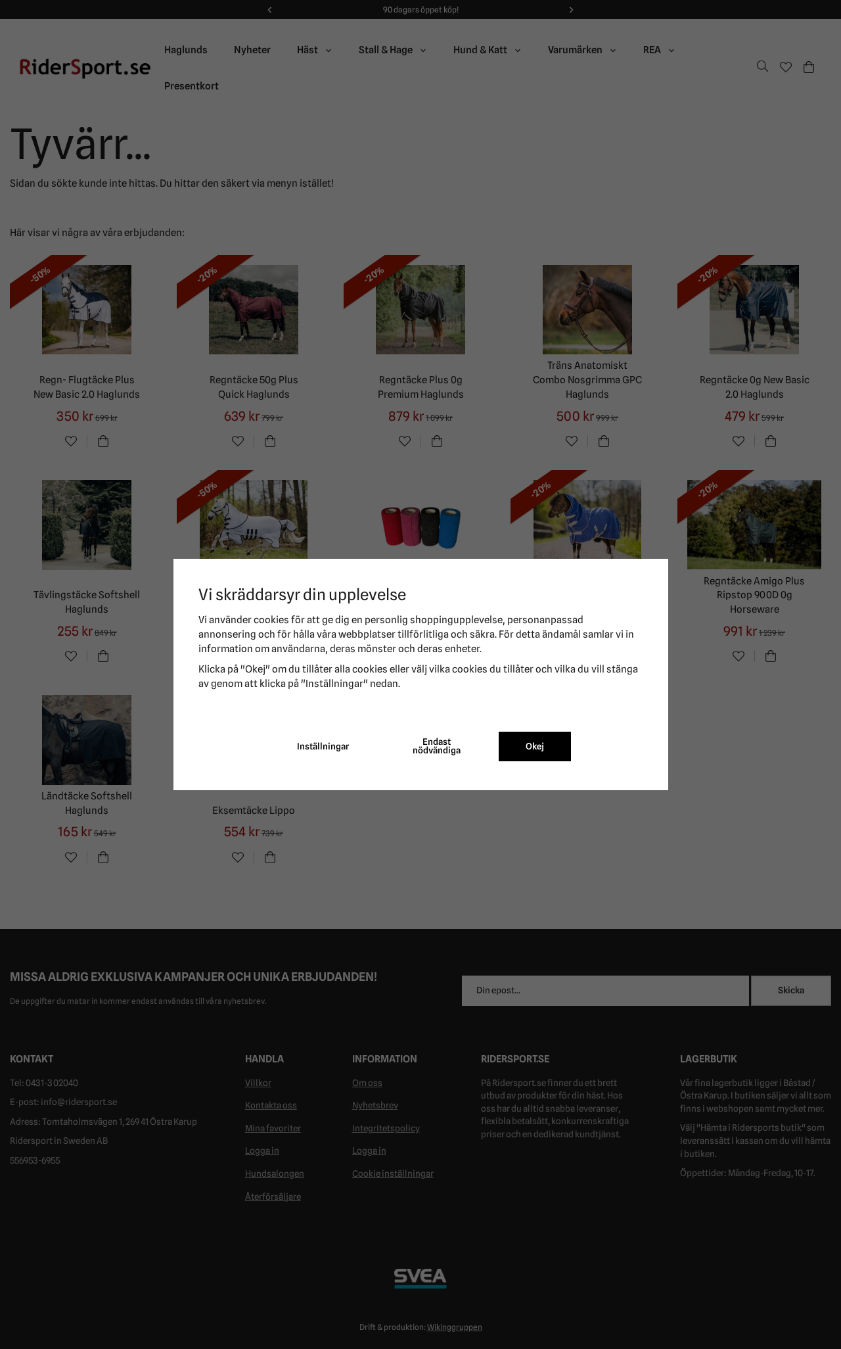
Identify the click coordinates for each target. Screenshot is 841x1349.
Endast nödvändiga (437, 746)
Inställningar (323, 746)
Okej (535, 746)
